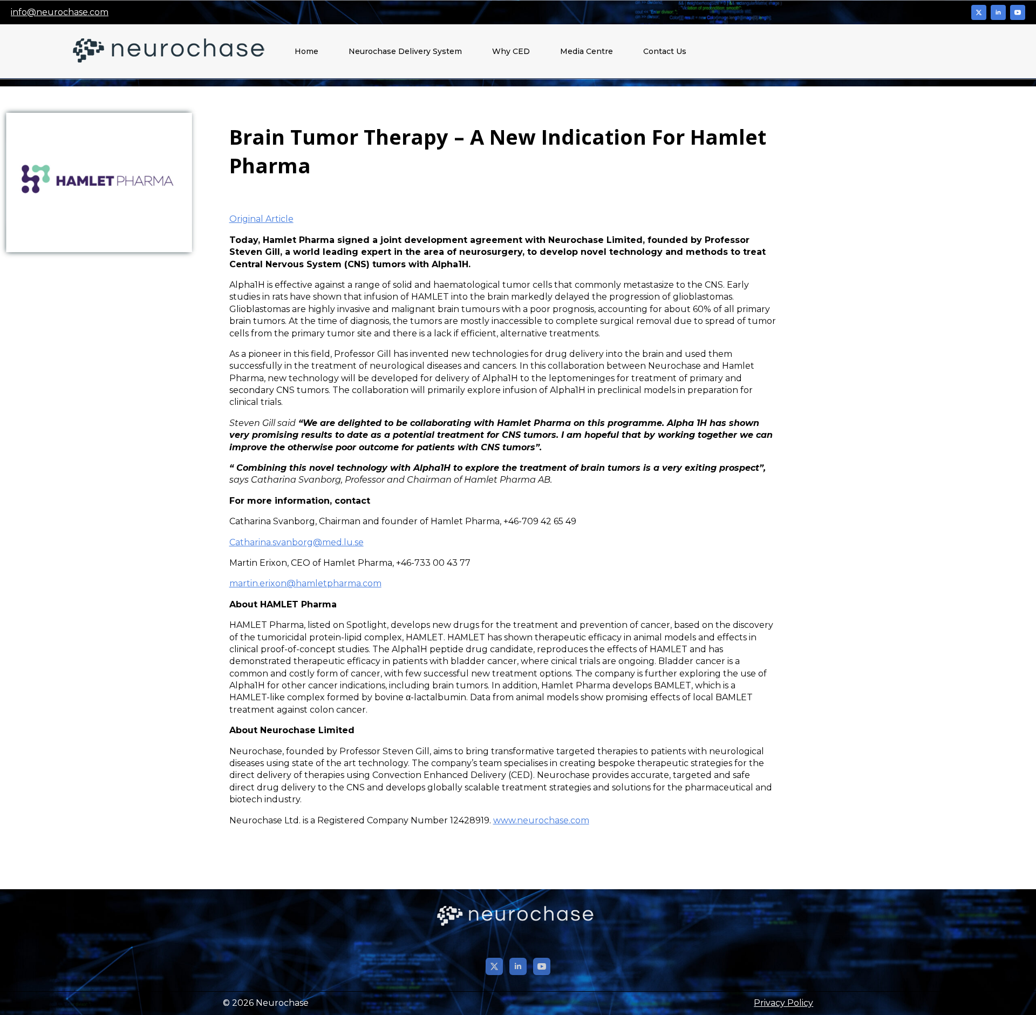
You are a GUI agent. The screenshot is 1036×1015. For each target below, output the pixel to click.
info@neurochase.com (59, 12)
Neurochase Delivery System (405, 51)
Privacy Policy (783, 1003)
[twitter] (978, 12)
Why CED (511, 51)
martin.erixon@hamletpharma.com (305, 583)
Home (306, 51)
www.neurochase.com (541, 820)
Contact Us (664, 51)
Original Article (261, 219)
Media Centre (586, 51)
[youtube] (1017, 12)
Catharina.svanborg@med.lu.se (296, 542)
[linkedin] (998, 12)
